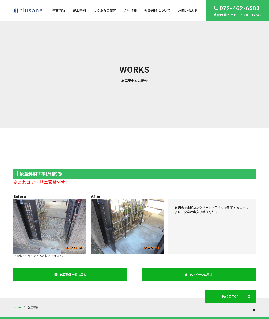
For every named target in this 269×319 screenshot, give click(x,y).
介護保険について (157, 10)
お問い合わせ (188, 10)
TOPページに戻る (201, 274)
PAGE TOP (230, 297)
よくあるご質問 (104, 10)
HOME (17, 307)
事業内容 (59, 10)
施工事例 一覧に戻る (72, 274)
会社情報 (130, 10)
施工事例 (79, 10)
